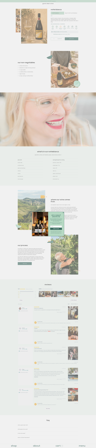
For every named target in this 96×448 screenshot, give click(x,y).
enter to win (56, 228)
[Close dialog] (63, 212)
